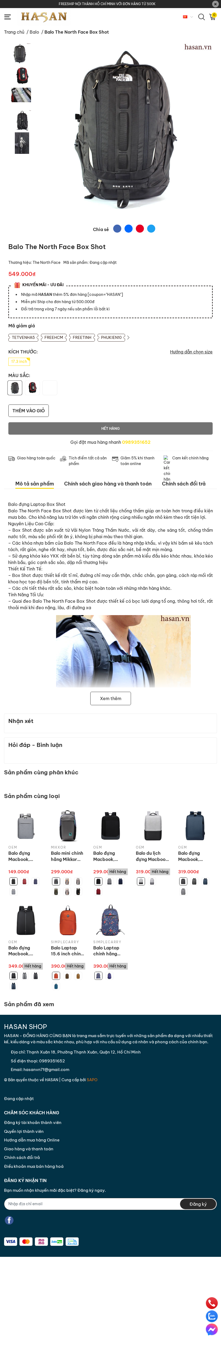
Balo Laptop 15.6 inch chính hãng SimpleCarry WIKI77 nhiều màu (67, 951)
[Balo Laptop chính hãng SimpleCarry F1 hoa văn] (110, 920)
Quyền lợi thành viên (24, 1131)
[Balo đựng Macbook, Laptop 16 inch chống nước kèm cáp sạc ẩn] (195, 826)
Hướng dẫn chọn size (191, 351)
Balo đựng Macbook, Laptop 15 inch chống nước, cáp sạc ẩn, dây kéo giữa (24, 951)
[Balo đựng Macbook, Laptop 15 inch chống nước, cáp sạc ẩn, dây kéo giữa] (25, 920)
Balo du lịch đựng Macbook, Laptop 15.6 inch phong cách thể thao (152, 856)
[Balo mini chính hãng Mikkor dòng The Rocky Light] (68, 826)
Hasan (51, 1079)
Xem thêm (110, 698)
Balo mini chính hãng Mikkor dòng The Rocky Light (67, 856)
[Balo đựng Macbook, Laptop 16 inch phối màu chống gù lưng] (110, 826)
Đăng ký (198, 1204)
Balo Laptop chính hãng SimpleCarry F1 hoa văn (109, 951)
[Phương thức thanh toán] (41, 1241)
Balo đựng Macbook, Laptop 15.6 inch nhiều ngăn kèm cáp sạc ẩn (25, 856)
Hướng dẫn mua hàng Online (32, 1140)
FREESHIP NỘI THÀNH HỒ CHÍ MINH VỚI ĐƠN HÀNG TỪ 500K (107, 4)
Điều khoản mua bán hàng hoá (34, 1166)
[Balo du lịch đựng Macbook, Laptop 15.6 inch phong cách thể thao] (153, 826)
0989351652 (136, 442)
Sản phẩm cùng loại (32, 796)
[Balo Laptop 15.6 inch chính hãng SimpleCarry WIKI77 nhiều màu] (68, 920)
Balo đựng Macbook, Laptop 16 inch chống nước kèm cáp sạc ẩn (195, 856)
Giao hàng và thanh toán (28, 1148)
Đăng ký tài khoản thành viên (32, 1122)
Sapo (92, 1079)
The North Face (47, 262)
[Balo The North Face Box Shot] (124, 131)
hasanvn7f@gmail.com (46, 1069)
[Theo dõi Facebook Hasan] (9, 1220)
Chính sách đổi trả (22, 1157)
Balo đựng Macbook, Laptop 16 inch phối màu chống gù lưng (109, 856)
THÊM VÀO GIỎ (28, 410)
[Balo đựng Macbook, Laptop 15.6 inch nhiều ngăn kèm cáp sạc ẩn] (25, 826)
